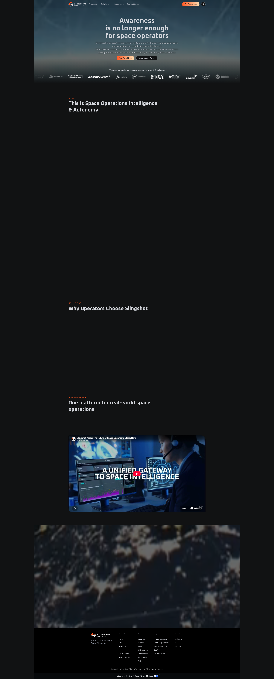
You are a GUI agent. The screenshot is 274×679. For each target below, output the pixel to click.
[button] (93, 4)
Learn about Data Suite (151, 209)
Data (120, 643)
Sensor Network (125, 657)
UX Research (143, 650)
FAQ (139, 661)
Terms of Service (160, 646)
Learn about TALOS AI (151, 291)
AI (119, 650)
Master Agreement (161, 643)
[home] (78, 4)
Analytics (122, 646)
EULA (156, 650)
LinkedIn (178, 639)
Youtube (178, 646)
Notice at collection (124, 676)
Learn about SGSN (79, 209)
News (140, 646)
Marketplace (142, 657)
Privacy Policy (159, 654)
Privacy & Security (161, 639)
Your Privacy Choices (144, 676)
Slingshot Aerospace (155, 669)
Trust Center (143, 654)
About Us (141, 639)
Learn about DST (78, 291)
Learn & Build (124, 654)
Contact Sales (133, 4)
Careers (141, 643)
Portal (121, 639)
